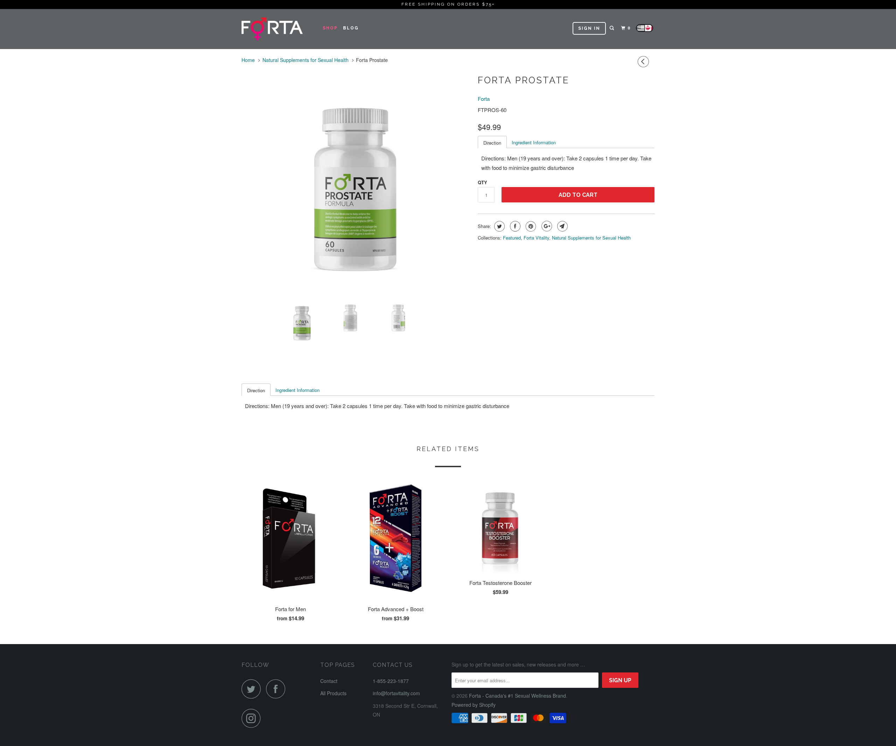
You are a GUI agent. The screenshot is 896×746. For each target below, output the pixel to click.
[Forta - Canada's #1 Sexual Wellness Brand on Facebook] (277, 688)
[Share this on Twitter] (498, 226)
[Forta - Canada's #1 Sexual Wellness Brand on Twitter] (253, 688)
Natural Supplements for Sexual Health (591, 237)
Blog (351, 28)
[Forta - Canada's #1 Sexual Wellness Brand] (277, 29)
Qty (482, 182)
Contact (328, 680)
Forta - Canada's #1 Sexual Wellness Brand (517, 695)
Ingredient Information (534, 142)
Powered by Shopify (473, 704)
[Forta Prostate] (356, 182)
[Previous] (644, 61)
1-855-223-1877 (391, 680)
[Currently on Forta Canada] (644, 30)
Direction (492, 142)
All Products (333, 693)
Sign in (589, 28)
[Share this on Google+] (546, 226)
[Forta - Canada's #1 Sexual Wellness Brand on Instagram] (253, 718)
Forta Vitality (536, 237)
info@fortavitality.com (396, 693)
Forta (484, 98)
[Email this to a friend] (561, 226)
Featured (512, 237)
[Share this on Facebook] (514, 226)
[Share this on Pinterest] (530, 226)
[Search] (612, 28)
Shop (330, 28)
